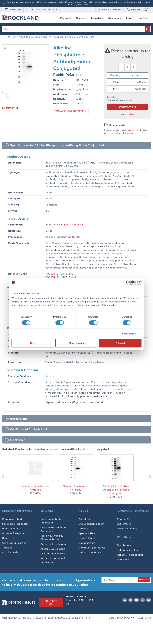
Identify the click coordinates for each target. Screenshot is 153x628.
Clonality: (14, 204)
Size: (56, 84)
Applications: (61, 94)
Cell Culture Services (52, 553)
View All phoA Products (68, 224)
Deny (33, 343)
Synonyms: (15, 172)
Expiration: (14, 402)
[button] (147, 10)
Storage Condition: (19, 382)
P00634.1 (51, 277)
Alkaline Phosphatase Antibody (35, 487)
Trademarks (144, 618)
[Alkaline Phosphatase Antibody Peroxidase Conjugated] (116, 468)
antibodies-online (128, 549)
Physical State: (62, 89)
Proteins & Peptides (14, 533)
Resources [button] (114, 18)
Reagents (8, 538)
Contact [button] (143, 18)
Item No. (58, 79)
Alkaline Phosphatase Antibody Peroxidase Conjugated (116, 489)
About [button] (129, 18)
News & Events (88, 538)
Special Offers (87, 533)
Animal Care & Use (90, 552)
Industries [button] (97, 18)
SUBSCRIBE (144, 580)
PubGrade (123, 559)
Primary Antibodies (18, 37)
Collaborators (87, 542)
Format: (12, 210)
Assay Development (52, 548)
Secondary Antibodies (15, 523)
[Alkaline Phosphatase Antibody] (35, 468)
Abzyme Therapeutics (130, 554)
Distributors (124, 545)
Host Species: (61, 103)
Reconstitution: (17, 362)
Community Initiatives (92, 547)
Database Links (17, 273)
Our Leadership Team (91, 523)
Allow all (120, 343)
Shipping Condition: (20, 376)
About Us (84, 519)
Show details (129, 333)
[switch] (59, 322)
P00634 (50, 273)
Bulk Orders (127, 114)
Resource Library (127, 528)
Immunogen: (15, 236)
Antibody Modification (54, 544)
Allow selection (77, 343)
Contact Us (123, 519)
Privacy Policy (125, 618)
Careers (83, 528)
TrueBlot (7, 547)
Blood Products (11, 528)
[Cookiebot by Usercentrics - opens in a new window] (128, 282)
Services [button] (81, 18)
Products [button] (65, 18)
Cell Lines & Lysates (14, 542)
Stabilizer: (14, 352)
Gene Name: (15, 224)
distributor (130, 130)
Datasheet (12, 107)
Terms (110, 618)
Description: (15, 162)
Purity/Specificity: (19, 243)
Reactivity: (59, 98)
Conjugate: (14, 198)
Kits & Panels (10, 552)
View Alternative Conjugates (70, 111)
